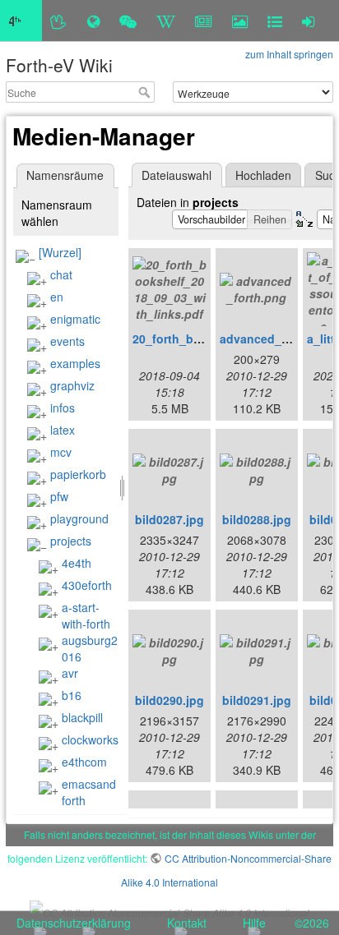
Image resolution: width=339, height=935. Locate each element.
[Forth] (59, 20)
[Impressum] (274, 20)
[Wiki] (165, 20)
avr (70, 673)
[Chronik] (93, 20)
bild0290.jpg (169, 700)
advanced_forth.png (277, 338)
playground (79, 518)
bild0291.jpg (256, 700)
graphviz (72, 385)
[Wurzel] (60, 252)
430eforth (87, 585)
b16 (71, 695)
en (56, 296)
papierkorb (78, 474)
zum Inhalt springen (289, 54)
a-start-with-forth (86, 615)
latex (62, 429)
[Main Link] (21, 20)
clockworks (90, 739)
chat (61, 274)
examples (75, 363)
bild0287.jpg (169, 519)
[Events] (128, 20)
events (67, 341)
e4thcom (84, 761)
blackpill (82, 717)
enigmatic (75, 319)
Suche (146, 92)
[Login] (308, 20)
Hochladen (263, 175)
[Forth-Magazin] (204, 20)
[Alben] (240, 20)
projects (70, 540)
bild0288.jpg (256, 519)
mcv (61, 452)
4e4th (76, 563)
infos (62, 407)
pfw (59, 496)
